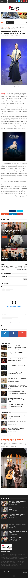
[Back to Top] (14, 576)
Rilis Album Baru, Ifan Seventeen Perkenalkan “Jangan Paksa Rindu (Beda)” (17, 400)
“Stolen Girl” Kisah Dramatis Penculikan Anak (15, 353)
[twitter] (19, 1)
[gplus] (26, 1)
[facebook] (16, 1)
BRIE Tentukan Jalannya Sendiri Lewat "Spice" (13, 245)
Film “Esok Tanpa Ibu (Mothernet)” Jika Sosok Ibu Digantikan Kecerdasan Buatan (17, 380)
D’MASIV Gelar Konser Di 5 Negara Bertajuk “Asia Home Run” (13, 257)
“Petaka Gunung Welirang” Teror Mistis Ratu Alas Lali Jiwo (16, 372)
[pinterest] (24, 1)
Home (2, 22)
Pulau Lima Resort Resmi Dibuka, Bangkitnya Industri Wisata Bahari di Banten (17, 386)
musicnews (7, 27)
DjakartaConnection (18, 571)
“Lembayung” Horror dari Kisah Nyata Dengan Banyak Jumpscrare (17, 392)
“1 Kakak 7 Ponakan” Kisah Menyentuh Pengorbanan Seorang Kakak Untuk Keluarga (17, 347)
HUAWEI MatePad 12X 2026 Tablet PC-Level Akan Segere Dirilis (17, 405)
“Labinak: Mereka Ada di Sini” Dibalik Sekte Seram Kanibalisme (17, 359)
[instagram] (21, 1)
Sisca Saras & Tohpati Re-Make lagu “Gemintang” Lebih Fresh (11, 231)
